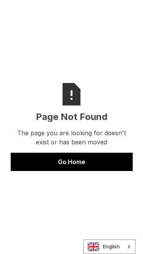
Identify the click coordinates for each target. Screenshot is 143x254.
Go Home (71, 162)
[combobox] (109, 247)
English (111, 246)
